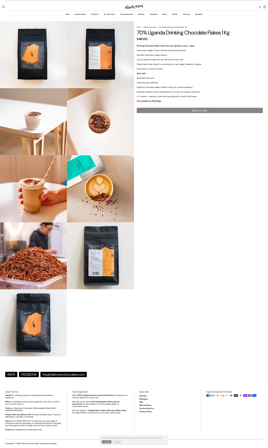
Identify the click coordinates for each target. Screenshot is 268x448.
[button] (3, 7)
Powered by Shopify (48, 443)
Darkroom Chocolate (30, 443)
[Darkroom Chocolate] (134, 7)
